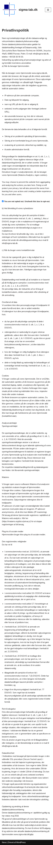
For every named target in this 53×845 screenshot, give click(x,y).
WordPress (21, 842)
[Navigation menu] (48, 10)
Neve (4, 842)
